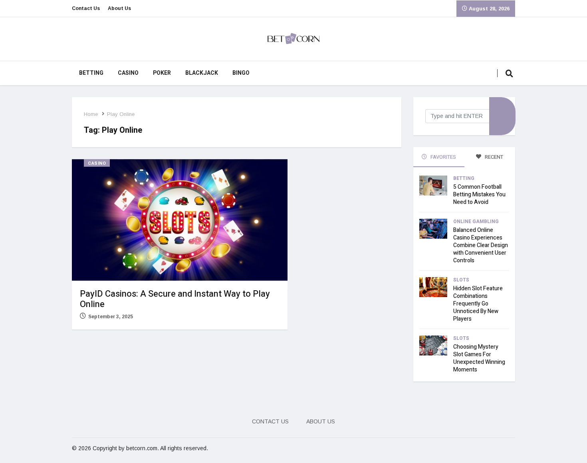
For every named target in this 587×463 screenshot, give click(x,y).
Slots (461, 279)
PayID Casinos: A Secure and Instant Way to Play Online (175, 299)
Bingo (241, 73)
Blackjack (201, 73)
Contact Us (86, 8)
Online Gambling (476, 221)
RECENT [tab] (493, 157)
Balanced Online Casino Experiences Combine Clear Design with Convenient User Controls (480, 245)
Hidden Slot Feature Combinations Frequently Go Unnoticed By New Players (478, 303)
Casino (128, 73)
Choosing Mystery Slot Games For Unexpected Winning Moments (479, 358)
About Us (119, 8)
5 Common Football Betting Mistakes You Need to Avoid (479, 194)
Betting (91, 73)
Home (91, 114)
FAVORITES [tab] (442, 157)
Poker (162, 73)
